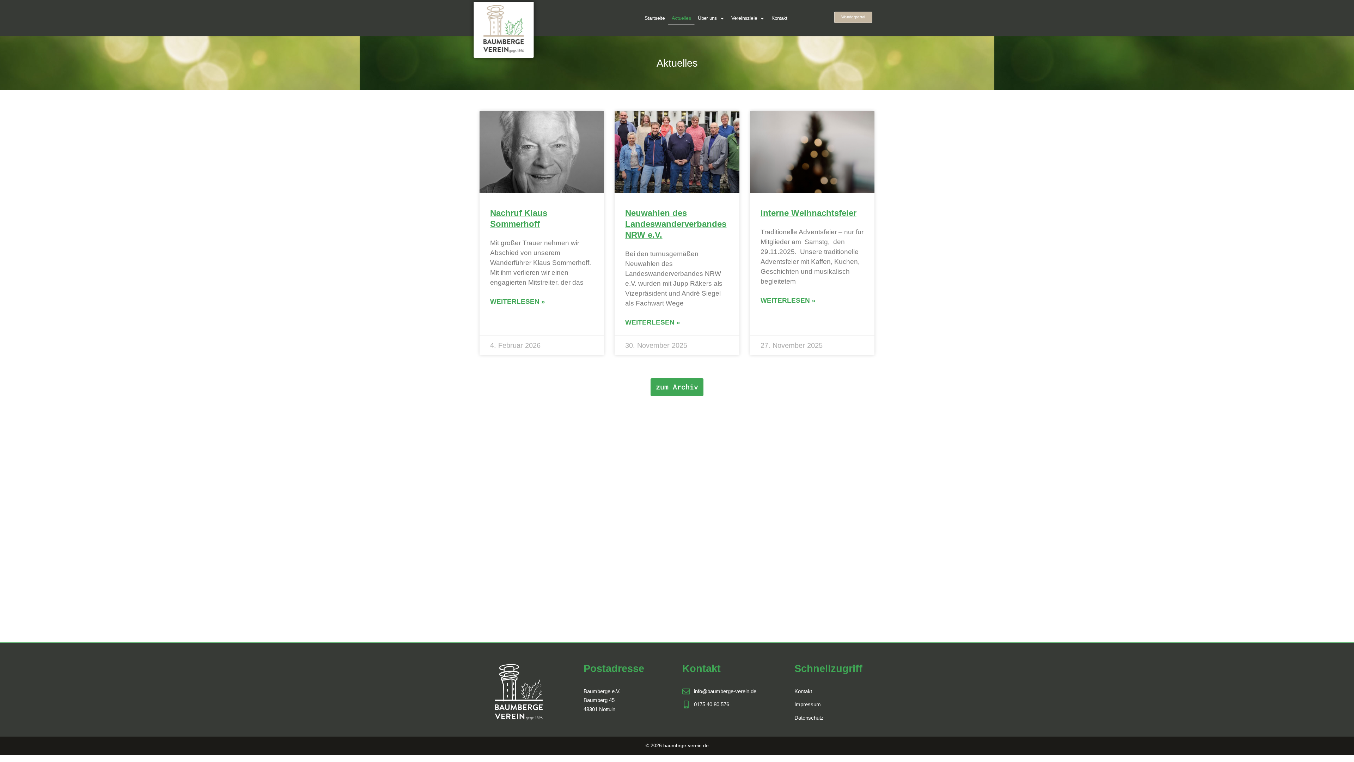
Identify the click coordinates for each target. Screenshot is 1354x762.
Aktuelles (681, 18)
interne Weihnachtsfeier (808, 213)
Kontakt (779, 18)
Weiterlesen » (517, 301)
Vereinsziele (744, 18)
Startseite (654, 18)
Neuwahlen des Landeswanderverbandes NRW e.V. (675, 224)
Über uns (707, 18)
